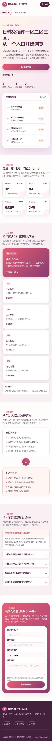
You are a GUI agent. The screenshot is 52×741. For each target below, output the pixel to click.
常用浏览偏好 (12, 650)
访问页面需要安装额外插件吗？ (18, 533)
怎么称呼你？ (12, 630)
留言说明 (10, 660)
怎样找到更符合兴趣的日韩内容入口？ (20, 554)
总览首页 (5, 12)
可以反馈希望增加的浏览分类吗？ (18, 582)
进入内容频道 (26, 67)
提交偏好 (45, 4)
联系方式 (11, 640)
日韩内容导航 (20, 12)
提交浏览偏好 (26, 684)
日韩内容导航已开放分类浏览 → (17, 391)
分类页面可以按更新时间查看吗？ (18, 573)
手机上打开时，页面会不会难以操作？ (20, 564)
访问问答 (32, 724)
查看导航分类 (7, 75)
